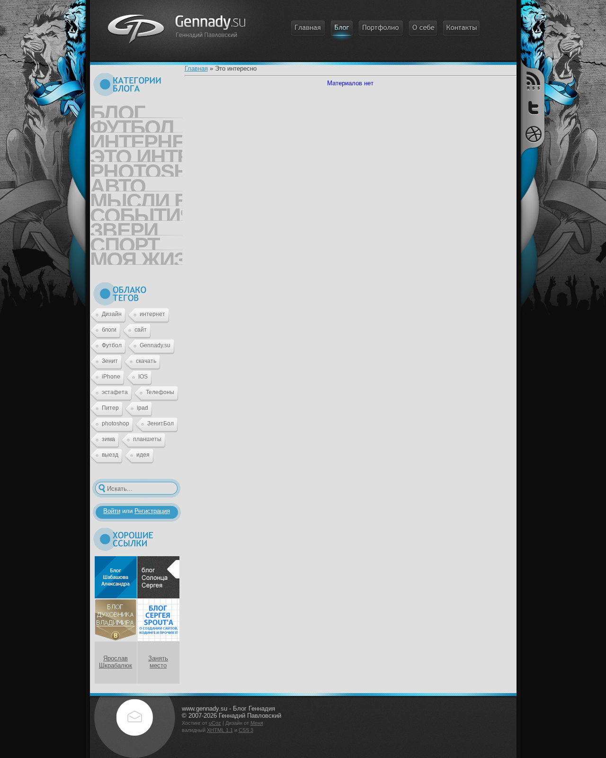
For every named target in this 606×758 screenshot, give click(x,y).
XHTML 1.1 (220, 730)
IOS (143, 376)
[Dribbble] (532, 134)
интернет (152, 314)
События (136, 212)
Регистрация (152, 510)
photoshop (115, 423)
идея (143, 454)
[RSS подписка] (532, 81)
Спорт (124, 241)
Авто (117, 182)
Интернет (136, 138)
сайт (140, 329)
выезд (110, 454)
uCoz (215, 723)
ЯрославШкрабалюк (115, 662)
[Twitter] (532, 109)
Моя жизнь (136, 256)
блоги (109, 329)
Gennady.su (155, 345)
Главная (196, 68)
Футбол (132, 124)
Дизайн (112, 314)
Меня (256, 723)
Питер (110, 408)
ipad (142, 408)
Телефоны (160, 392)
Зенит (110, 361)
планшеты (147, 439)
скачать (146, 361)
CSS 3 (246, 730)
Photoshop (136, 168)
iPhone (111, 376)
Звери (124, 226)
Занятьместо (158, 662)
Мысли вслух (136, 197)
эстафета (115, 392)
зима (108, 439)
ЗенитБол (160, 423)
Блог (117, 109)
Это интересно (136, 153)
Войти (111, 510)
